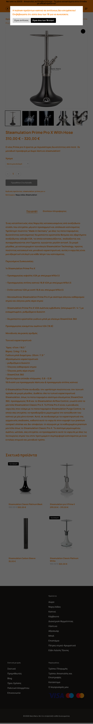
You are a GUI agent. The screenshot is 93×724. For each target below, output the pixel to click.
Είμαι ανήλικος (21, 20)
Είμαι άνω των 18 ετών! (43, 20)
